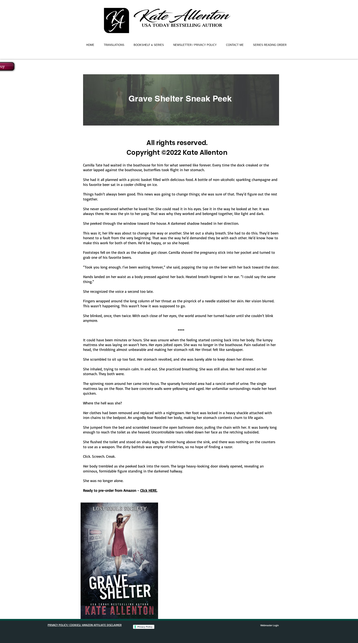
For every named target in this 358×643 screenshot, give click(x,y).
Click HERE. (148, 490)
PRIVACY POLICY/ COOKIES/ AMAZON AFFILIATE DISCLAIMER (85, 625)
